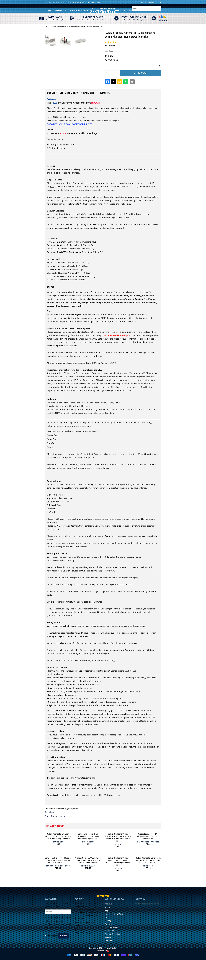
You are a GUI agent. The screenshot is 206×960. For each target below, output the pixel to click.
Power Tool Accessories (81, 10)
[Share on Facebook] (107, 81)
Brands (99, 10)
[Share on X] (113, 81)
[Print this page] (132, 81)
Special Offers (113, 10)
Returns (91, 2)
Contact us (109, 941)
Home (49, 10)
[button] (111, 42)
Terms (97, 2)
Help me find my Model (114, 914)
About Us (48, 2)
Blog (77, 2)
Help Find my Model (133, 10)
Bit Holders (50, 812)
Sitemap (108, 937)
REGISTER (151, 2)
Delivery (83, 2)
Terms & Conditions (113, 934)
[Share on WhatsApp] (125, 81)
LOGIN (142, 2)
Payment (88, 92)
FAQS (72, 2)
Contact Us (57, 2)
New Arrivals (152, 10)
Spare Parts (60, 10)
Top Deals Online (110, 948)
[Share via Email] (119, 81)
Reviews (66, 2)
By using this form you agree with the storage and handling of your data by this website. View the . (58, 924)
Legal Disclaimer (111, 927)
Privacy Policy (110, 931)
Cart (159, 2)
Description (55, 92)
